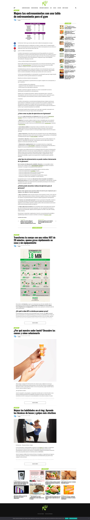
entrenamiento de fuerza (37, 165)
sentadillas (33, 170)
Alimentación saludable (26, 7)
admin (19, 20)
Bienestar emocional (34, 7)
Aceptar (66, 518)
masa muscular (22, 124)
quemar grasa (48, 123)
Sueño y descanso (65, 7)
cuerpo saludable (34, 136)
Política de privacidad (48, 513)
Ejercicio (54, 7)
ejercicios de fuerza (27, 65)
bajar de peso (38, 121)
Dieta (51, 7)
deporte (41, 447)
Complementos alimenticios (44, 7)
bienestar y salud (47, 214)
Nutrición (59, 7)
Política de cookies (41, 513)
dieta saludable (31, 145)
